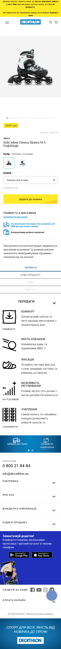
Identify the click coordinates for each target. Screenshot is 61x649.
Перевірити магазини (15, 216)
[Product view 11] (34, 118)
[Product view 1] (7, 118)
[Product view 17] (50, 118)
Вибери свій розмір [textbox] (17, 180)
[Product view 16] (48, 118)
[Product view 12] (37, 118)
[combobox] (30, 180)
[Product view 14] (42, 118)
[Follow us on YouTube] (39, 589)
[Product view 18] (53, 118)
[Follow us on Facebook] (32, 589)
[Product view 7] (23, 118)
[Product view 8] (26, 118)
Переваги (31, 267)
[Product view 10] (31, 118)
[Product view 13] (39, 118)
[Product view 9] (29, 118)
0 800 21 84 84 (16, 465)
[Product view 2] (10, 118)
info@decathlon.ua (15, 474)
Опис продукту (30, 274)
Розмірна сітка (10, 187)
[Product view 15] (45, 118)
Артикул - (44, 132)
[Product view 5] (18, 118)
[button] (28, 450)
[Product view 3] (12, 118)
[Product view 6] (21, 118)
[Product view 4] (15, 118)
